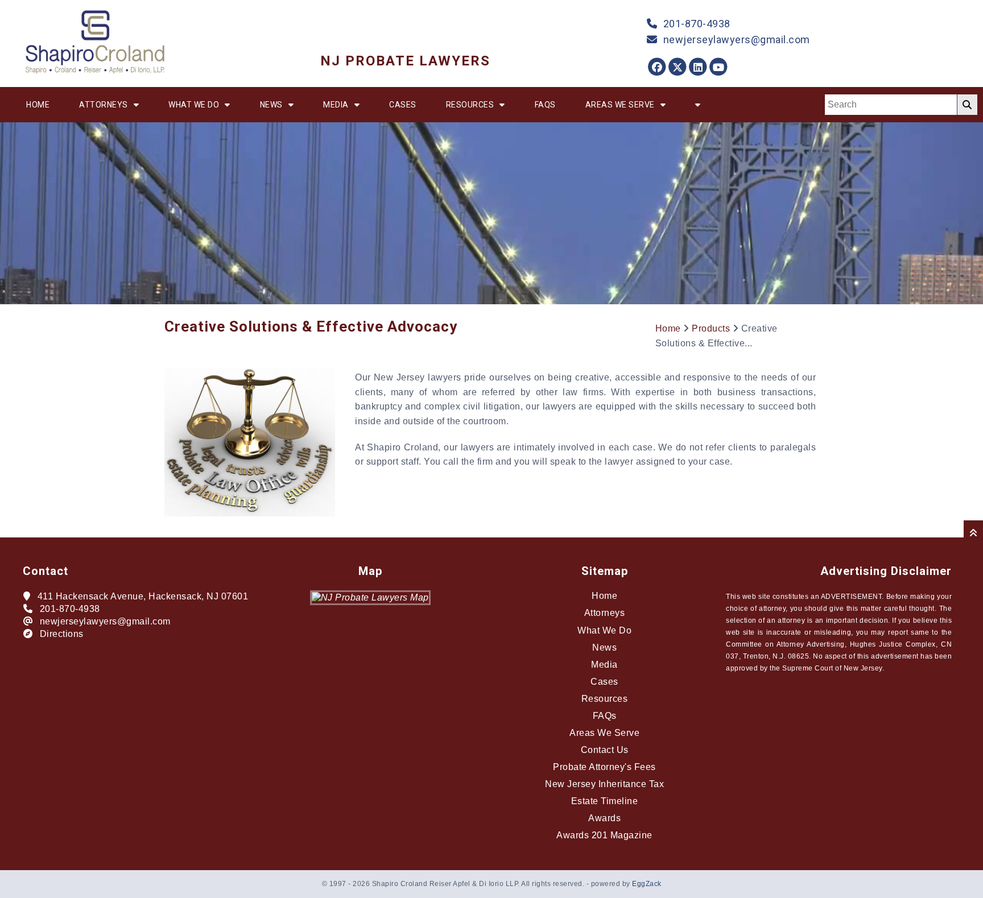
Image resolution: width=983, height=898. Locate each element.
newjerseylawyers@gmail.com (736, 39)
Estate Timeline (604, 801)
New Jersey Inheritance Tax (604, 784)
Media (336, 104)
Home (37, 104)
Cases (402, 104)
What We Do (193, 104)
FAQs (545, 104)
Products (711, 328)
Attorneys (103, 104)
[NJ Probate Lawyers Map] (370, 597)
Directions (62, 634)
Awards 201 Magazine (604, 835)
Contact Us (605, 750)
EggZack (647, 884)
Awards (604, 818)
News (271, 104)
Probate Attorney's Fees (604, 767)
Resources (470, 104)
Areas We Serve (620, 104)
